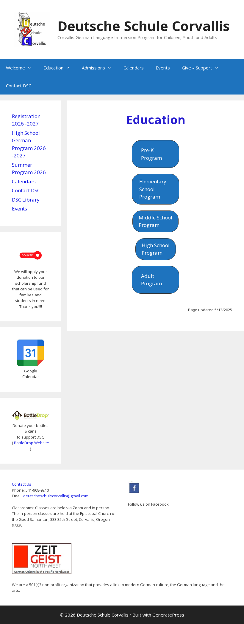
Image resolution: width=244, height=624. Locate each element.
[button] (155, 154)
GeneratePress (168, 615)
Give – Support (197, 68)
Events (163, 68)
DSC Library (26, 199)
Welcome (15, 68)
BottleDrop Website (31, 442)
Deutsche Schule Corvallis (143, 26)
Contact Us (21, 484)
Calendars (133, 68)
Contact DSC (18, 86)
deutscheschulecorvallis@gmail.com (55, 495)
